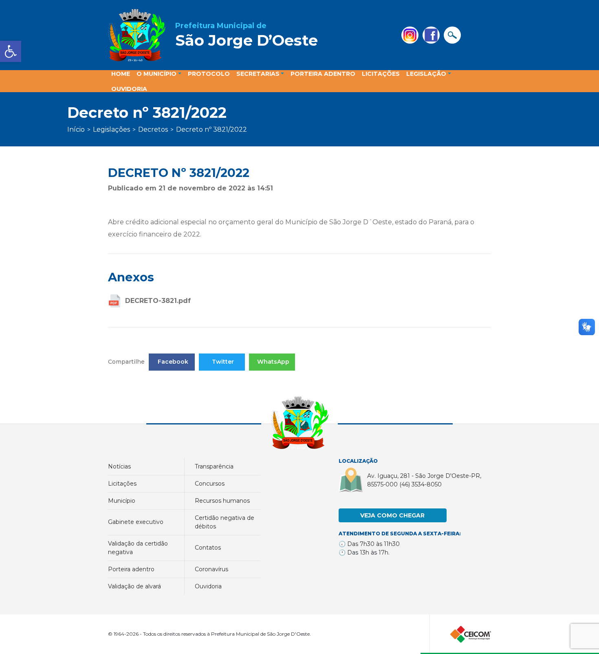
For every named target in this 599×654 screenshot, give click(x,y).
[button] (10, 51)
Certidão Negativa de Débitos (224, 522)
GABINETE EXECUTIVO (135, 522)
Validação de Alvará (134, 586)
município (121, 500)
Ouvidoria (208, 586)
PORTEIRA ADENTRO (131, 569)
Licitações (122, 483)
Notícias (119, 466)
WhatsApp (273, 361)
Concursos (210, 483)
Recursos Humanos (222, 500)
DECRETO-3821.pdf (158, 301)
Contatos (208, 547)
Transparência (214, 466)
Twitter (223, 361)
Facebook (173, 361)
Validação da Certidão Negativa (138, 548)
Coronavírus (211, 569)
